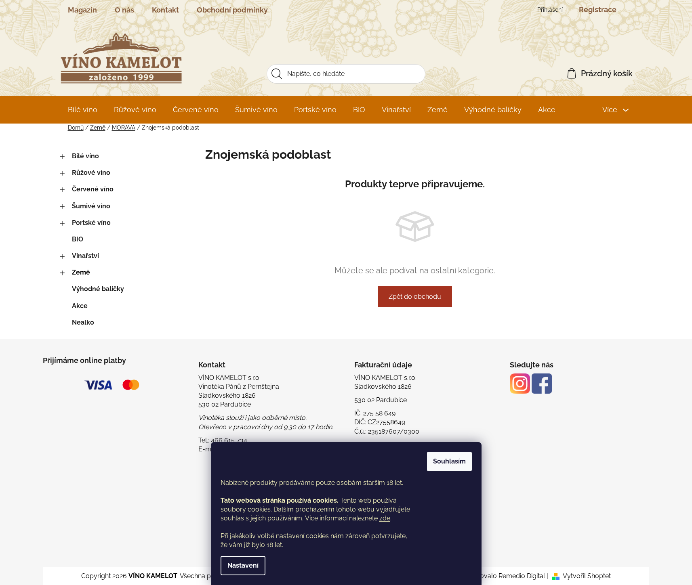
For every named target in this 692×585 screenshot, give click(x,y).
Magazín (82, 10)
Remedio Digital (521, 576)
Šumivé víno (91, 206)
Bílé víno (85, 156)
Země (81, 272)
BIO (77, 239)
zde (384, 518)
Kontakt (165, 10)
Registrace (597, 9)
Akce (80, 306)
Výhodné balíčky (98, 289)
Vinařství (85, 256)
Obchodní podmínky (232, 10)
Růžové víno (91, 172)
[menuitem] (82, 110)
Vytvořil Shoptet (587, 576)
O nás (124, 10)
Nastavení (243, 565)
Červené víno (93, 189)
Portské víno (91, 222)
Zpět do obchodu (415, 296)
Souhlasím (449, 461)
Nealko (83, 322)
